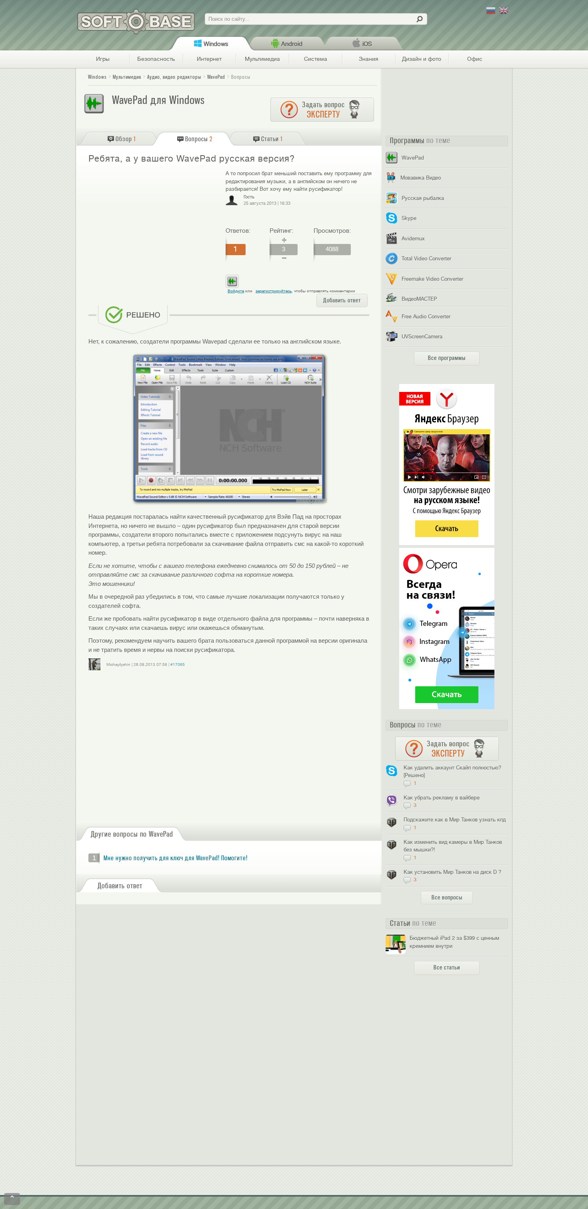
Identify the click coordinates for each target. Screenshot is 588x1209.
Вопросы (240, 77)
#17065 (177, 664)
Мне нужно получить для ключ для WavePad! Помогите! (176, 858)
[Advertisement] (153, 227)
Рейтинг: (281, 231)
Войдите (236, 291)
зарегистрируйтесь (274, 291)
